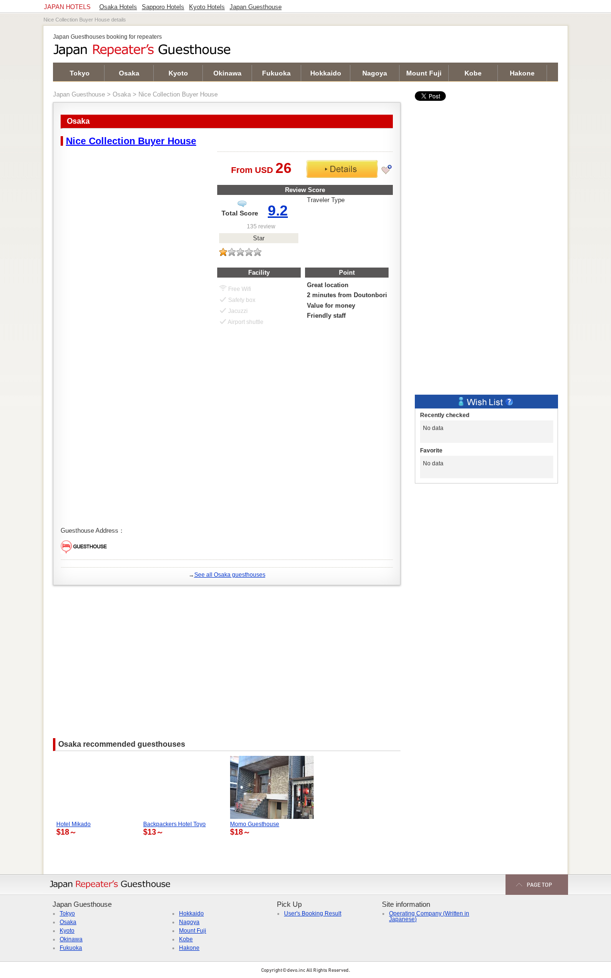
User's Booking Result (312, 913)
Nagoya (374, 73)
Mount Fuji (424, 73)
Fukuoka (276, 73)
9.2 (278, 210)
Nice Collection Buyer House (131, 141)
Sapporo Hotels (163, 7)
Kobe (473, 73)
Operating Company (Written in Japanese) (429, 916)
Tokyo (80, 73)
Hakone (522, 73)
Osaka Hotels (118, 7)
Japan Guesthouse (79, 94)
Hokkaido (325, 73)
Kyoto (178, 73)
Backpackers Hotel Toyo (174, 824)
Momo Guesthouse (254, 824)
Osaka (129, 73)
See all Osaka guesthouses (229, 574)
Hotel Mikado (73, 824)
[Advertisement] (226, 657)
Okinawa (227, 73)
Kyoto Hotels (207, 7)
